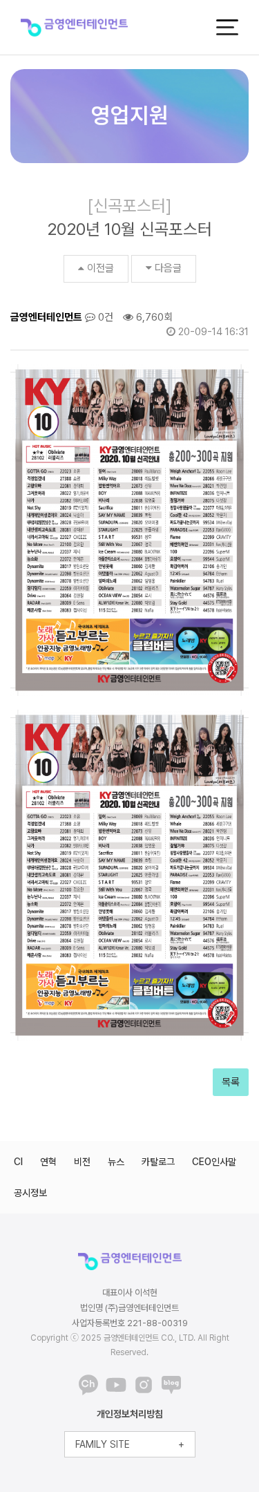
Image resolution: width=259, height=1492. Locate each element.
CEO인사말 (214, 1161)
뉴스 (116, 1161)
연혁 (48, 1161)
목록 (231, 1082)
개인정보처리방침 (130, 1413)
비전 (82, 1161)
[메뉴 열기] (227, 27)
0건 (104, 317)
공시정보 (30, 1192)
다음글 (168, 268)
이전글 (100, 268)
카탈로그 (158, 1161)
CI (18, 1161)
